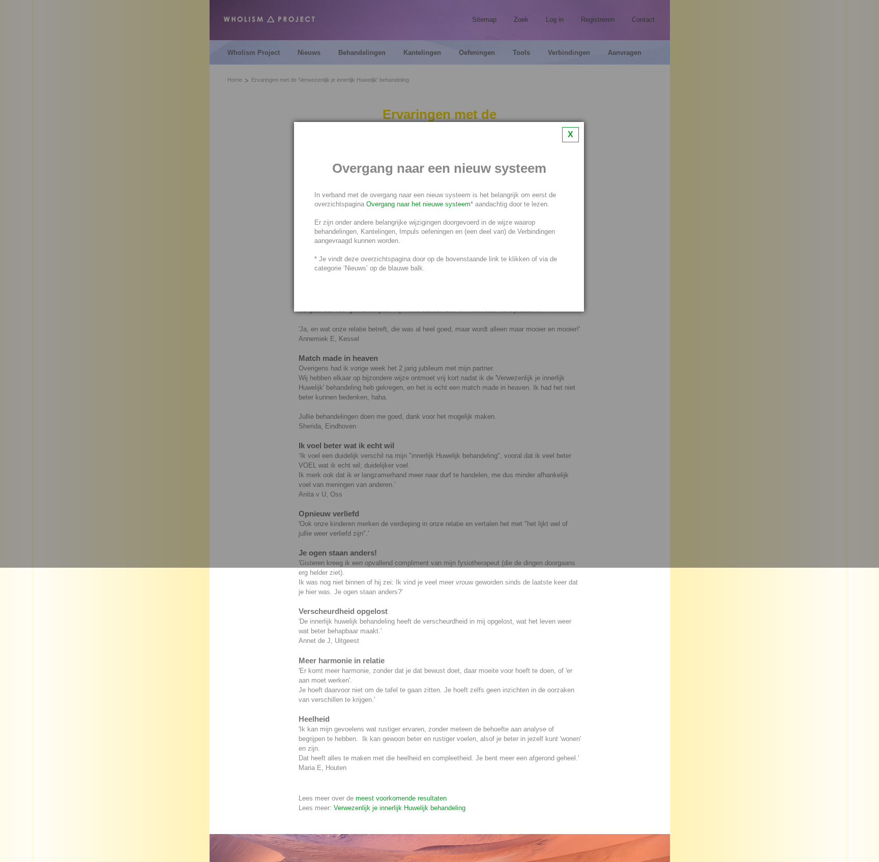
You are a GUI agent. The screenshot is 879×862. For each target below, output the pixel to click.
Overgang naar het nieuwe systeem (418, 204)
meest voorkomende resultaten (401, 798)
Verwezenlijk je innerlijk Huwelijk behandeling (399, 808)
